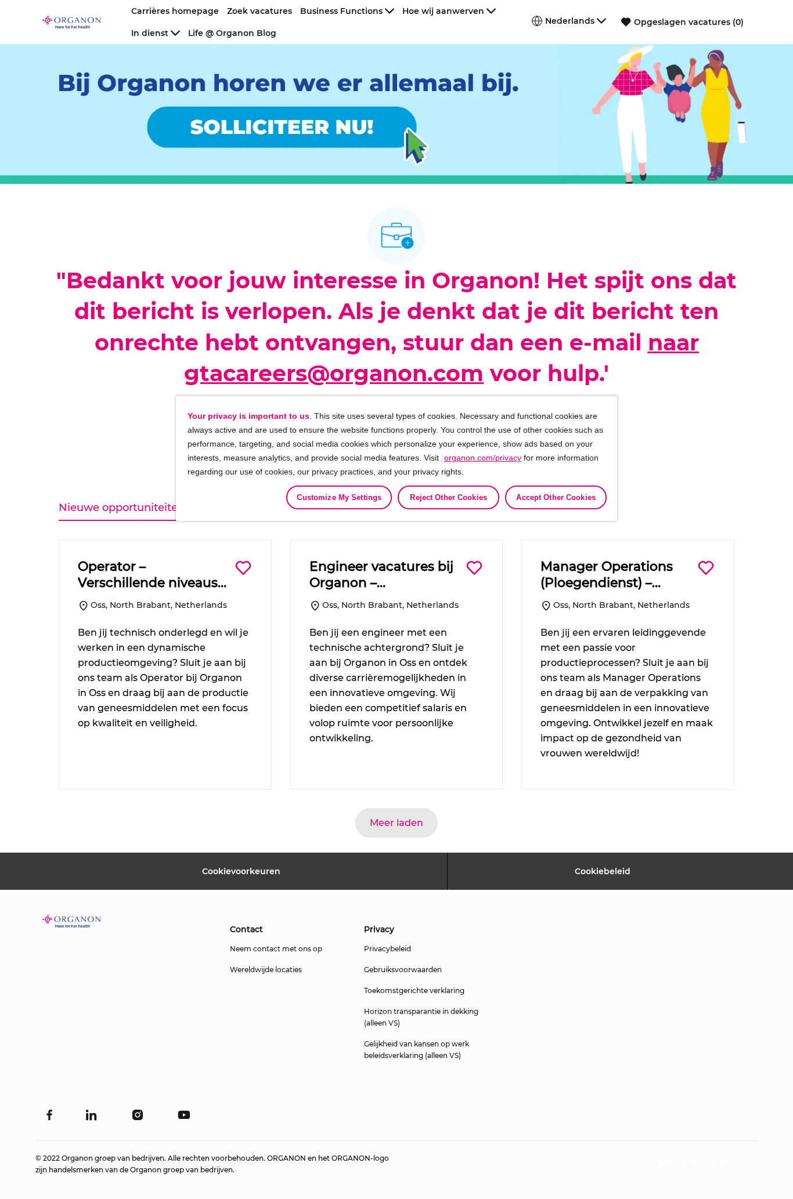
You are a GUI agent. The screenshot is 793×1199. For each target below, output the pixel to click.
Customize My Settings (339, 497)
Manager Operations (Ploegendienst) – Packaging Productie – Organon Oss (613, 575)
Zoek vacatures (259, 11)
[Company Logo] (84, 22)
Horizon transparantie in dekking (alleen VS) (421, 1017)
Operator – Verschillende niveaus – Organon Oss (153, 575)
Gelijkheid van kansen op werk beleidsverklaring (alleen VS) (416, 1049)
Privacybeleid (387, 948)
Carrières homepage (175, 11)
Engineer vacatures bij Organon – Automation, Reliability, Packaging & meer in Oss (384, 575)
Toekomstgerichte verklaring (414, 990)
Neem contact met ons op (276, 948)
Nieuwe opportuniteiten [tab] (122, 507)
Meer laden (396, 822)
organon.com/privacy (482, 457)
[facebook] (49, 1115)
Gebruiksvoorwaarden (403, 969)
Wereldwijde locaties (266, 969)
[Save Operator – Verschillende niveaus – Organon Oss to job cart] (243, 568)
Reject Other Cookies (448, 497)
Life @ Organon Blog (232, 33)
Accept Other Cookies (556, 497)
